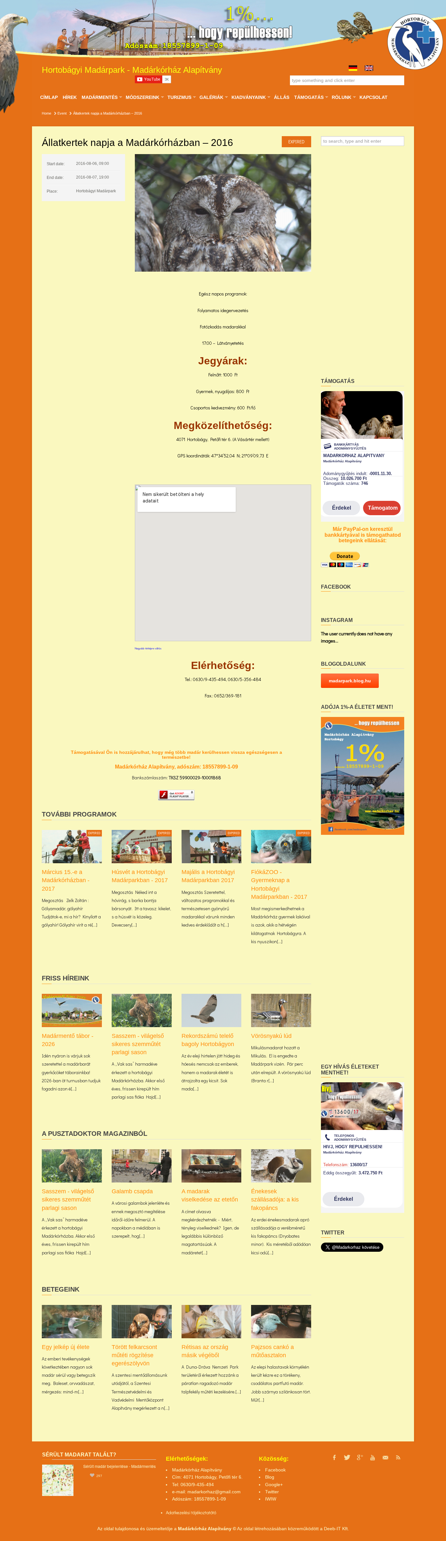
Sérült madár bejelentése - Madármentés (119, 1466)
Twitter (272, 1491)
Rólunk (341, 97)
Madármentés (99, 97)
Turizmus (179, 97)
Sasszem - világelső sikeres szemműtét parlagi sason (138, 1044)
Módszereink (142, 97)
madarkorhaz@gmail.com (214, 1491)
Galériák (211, 97)
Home (46, 113)
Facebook (275, 1469)
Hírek (70, 97)
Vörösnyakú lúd (271, 1036)
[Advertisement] (362, 264)
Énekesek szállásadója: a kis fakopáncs (275, 1199)
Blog (269, 1477)
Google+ (274, 1484)
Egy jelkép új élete (65, 1347)
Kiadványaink (248, 97)
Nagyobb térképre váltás (148, 648)
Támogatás (309, 97)
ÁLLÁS (281, 97)
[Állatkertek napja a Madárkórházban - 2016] (223, 213)
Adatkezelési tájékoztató (189, 1512)
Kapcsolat (373, 97)
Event (62, 113)
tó (214, 1512)
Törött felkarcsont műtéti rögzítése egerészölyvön (134, 1355)
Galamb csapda (132, 1191)
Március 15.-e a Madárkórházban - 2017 (65, 880)
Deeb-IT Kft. (336, 1528)
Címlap (49, 97)
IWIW (270, 1498)
